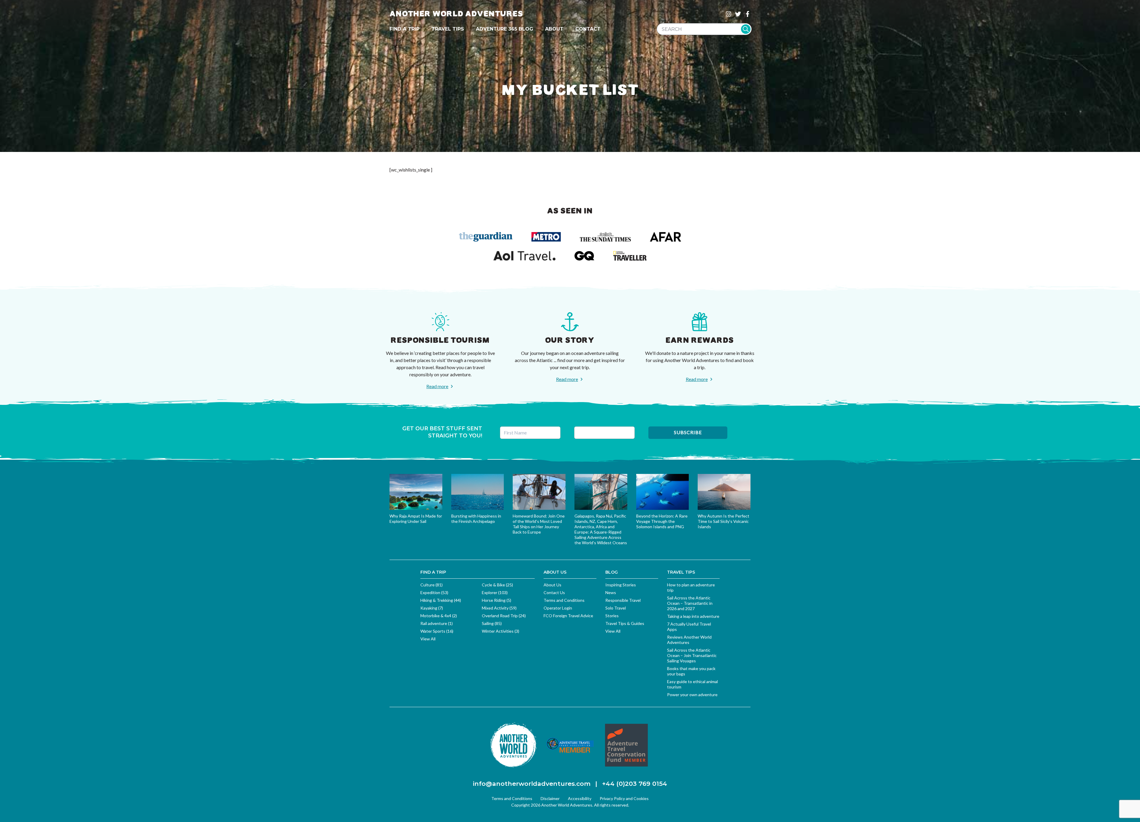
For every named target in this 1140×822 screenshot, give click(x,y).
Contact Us (554, 592)
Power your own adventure (692, 694)
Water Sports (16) (436, 631)
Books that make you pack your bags (691, 671)
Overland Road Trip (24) (504, 615)
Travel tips (447, 29)
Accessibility (579, 798)
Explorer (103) (495, 592)
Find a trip (404, 29)
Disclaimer (550, 798)
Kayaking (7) (431, 607)
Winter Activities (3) (500, 631)
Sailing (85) (492, 623)
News (610, 592)
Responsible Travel (623, 600)
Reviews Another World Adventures (689, 639)
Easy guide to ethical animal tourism (692, 684)
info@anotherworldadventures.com (531, 783)
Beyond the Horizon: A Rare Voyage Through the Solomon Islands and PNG (662, 521)
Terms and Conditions (564, 600)
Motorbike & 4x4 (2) (438, 615)
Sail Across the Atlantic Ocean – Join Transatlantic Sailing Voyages (692, 655)
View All (428, 638)
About (554, 29)
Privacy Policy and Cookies (624, 798)
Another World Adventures (456, 14)
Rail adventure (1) (436, 623)
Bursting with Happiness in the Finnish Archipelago (476, 518)
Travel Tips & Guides (624, 623)
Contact (588, 29)
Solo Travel (615, 607)
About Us (552, 584)
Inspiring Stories (620, 584)
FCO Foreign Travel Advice (568, 615)
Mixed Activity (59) (499, 607)
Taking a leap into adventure (693, 616)
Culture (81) (431, 584)
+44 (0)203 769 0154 (634, 783)
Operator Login (558, 607)
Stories (612, 615)
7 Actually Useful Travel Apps (689, 626)
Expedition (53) (434, 592)
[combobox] (704, 29)
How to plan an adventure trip (691, 587)
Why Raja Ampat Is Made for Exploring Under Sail (416, 518)
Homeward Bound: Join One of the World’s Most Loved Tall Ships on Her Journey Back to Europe (539, 523)
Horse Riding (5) (496, 600)
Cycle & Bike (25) (497, 584)
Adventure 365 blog (504, 29)
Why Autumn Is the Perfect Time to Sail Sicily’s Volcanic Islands (723, 521)
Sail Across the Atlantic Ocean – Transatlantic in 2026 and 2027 (689, 603)
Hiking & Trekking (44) (440, 600)
